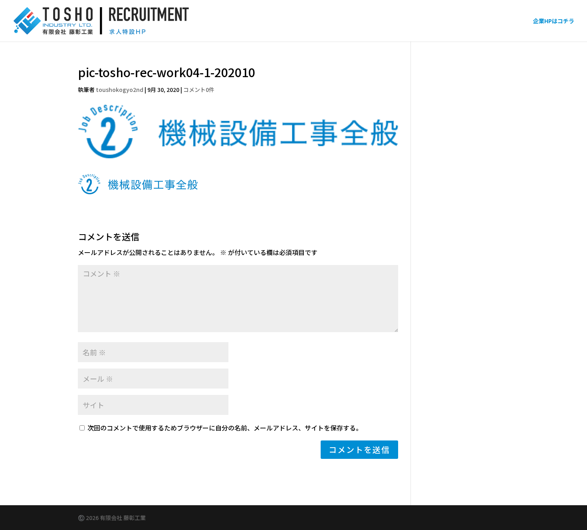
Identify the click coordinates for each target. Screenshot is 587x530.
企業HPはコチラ (553, 21)
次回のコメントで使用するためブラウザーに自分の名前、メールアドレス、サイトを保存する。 (224, 427)
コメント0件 (198, 90)
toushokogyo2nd (119, 90)
